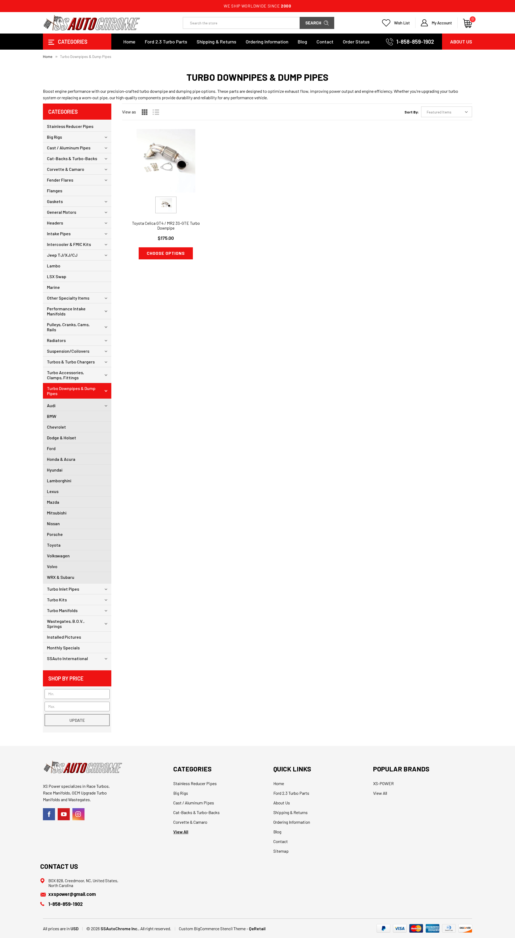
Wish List (402, 22)
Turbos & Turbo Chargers (71, 361)
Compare (164, 171)
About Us (461, 42)
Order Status (356, 42)
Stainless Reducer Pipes (70, 126)
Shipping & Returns (216, 42)
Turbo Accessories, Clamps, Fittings (65, 375)
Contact (325, 42)
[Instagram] (78, 814)
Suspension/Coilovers (68, 351)
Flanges (54, 190)
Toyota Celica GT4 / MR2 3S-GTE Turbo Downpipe (166, 225)
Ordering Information (267, 42)
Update (77, 720)
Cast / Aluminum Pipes (68, 147)
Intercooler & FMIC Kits (69, 244)
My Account (442, 22)
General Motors (61, 212)
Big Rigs (54, 136)
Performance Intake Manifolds (66, 311)
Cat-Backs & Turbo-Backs (72, 158)
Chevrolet (56, 426)
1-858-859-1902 (415, 41)
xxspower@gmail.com (72, 894)
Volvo (52, 566)
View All (180, 831)
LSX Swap (56, 276)
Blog (302, 42)
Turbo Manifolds (62, 610)
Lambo (53, 265)
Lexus (52, 491)
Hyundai (54, 469)
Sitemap (281, 851)
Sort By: (411, 112)
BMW (51, 416)
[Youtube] (64, 814)
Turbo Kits (57, 599)
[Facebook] (49, 814)
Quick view (166, 157)
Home (129, 42)
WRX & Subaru (60, 577)
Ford (51, 448)
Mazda (53, 502)
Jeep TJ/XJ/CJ (62, 255)
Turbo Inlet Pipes (63, 588)
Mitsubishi (57, 512)
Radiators (56, 340)
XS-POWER (383, 783)
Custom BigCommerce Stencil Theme (212, 928)
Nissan (53, 523)
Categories (72, 41)
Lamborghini (59, 480)
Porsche (55, 534)
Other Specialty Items (68, 297)
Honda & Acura (61, 459)
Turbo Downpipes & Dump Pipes (71, 391)
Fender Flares (60, 179)
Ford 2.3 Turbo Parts (166, 42)
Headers (55, 222)
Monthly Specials (63, 647)
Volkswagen (58, 555)
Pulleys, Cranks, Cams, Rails (68, 327)
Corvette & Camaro (65, 169)
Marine (53, 287)
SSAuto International (67, 658)
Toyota (54, 544)
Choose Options (166, 253)
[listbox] (446, 111)
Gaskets (55, 201)
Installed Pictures (64, 636)
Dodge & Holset (61, 437)
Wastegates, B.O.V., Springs (65, 624)
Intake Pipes (59, 233)
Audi (51, 405)
